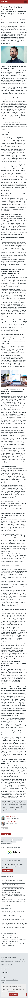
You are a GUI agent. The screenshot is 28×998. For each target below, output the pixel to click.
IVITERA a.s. (13, 957)
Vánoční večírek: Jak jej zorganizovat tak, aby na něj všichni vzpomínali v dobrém (14, 940)
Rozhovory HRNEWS (17, 839)
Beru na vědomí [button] (13, 994)
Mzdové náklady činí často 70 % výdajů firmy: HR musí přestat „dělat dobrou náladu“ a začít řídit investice (14, 901)
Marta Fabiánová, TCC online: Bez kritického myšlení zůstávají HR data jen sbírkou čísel (13, 879)
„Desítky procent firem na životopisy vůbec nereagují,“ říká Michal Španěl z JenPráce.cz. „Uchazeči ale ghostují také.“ (13, 888)
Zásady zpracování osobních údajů (9, 980)
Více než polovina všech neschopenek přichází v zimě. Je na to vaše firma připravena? (13, 912)
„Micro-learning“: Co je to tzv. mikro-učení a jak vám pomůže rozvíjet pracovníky (13, 936)
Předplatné (3, 977)
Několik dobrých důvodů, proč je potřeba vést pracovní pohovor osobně (13, 944)
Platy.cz (12, 87)
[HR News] (4, 1)
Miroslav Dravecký (6, 801)
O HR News (3, 969)
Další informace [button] (11, 991)
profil (18, 821)
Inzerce (3, 974)
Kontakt (3, 982)
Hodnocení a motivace (6, 843)
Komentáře (6, 834)
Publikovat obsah (5, 972)
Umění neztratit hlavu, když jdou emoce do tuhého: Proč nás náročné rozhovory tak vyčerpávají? (14, 924)
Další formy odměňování (6, 838)
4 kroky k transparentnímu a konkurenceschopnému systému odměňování (13, 916)
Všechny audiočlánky (6, 905)
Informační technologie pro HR (8, 841)
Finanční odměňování (18, 838)
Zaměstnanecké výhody (6, 839)
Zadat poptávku (7, 870)
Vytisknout (24, 19)
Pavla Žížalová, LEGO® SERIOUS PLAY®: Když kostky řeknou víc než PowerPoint (13, 883)
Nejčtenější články (6, 908)
